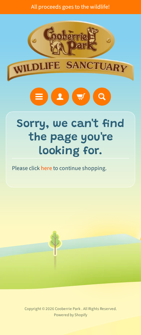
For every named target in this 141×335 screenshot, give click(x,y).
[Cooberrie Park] (70, 51)
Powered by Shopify (70, 315)
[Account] (60, 97)
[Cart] (81, 97)
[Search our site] (102, 97)
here (46, 168)
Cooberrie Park (68, 308)
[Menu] (39, 97)
